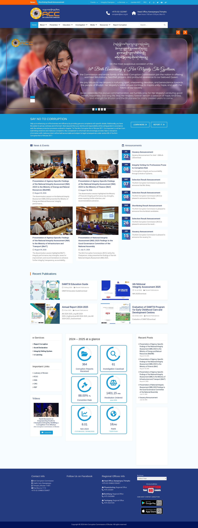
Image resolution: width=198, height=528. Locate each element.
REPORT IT (157, 125)
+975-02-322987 (119, 12)
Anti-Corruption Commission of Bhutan (98, 524)
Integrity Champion (108, 2)
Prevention (54, 25)
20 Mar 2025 (138, 316)
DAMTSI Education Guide (75, 284)
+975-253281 (109, 490)
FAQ (144, 2)
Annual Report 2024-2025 (75, 307)
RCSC (36, 376)
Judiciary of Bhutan (41, 373)
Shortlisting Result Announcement (147, 205)
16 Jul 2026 (138, 290)
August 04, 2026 (40, 250)
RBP (35, 387)
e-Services (121, 2)
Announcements (133, 145)
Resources (104, 25)
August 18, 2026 (86, 190)
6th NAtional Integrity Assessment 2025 (146, 285)
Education (66, 25)
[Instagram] (154, 2)
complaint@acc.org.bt (120, 14)
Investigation (80, 25)
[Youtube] (162, 2)
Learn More (138, 125)
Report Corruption (120, 25)
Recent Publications (82, 287)
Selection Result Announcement (146, 180)
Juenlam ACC (135, 2)
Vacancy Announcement (47, 2)
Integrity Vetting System (43, 351)
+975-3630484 (109, 496)
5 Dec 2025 (67, 310)
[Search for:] (153, 25)
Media (92, 25)
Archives (140, 475)
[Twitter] (158, 2)
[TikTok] (166, 2)
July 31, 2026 (85, 250)
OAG (35, 384)
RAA (35, 380)
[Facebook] (149, 2)
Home (34, 25)
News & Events (41, 145)
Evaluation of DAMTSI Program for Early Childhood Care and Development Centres (148, 310)
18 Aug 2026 (68, 287)
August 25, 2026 (40, 193)
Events (93, 2)
